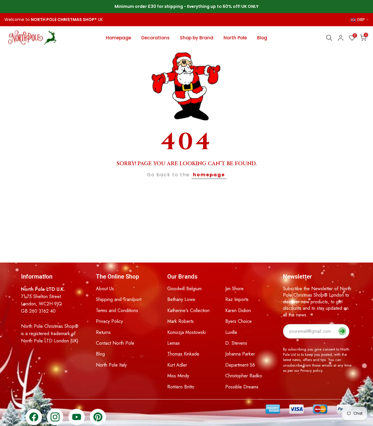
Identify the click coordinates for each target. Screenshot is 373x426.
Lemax (173, 343)
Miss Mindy (178, 375)
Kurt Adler (177, 365)
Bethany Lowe (181, 299)
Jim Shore (234, 288)
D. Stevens (236, 343)
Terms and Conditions (117, 310)
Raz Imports (237, 299)
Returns (103, 332)
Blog (262, 38)
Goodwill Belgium (184, 288)
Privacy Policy (109, 321)
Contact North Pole (115, 343)
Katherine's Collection (188, 310)
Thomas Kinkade (183, 354)
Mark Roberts (180, 321)
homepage (209, 174)
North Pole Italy (111, 365)
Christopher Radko (243, 375)
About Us (105, 288)
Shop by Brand (196, 38)
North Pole (235, 38)
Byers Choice (238, 321)
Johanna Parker (240, 354)
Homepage (118, 38)
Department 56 (240, 365)
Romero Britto (180, 386)
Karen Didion (238, 310)
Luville (231, 332)
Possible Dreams (241, 386)
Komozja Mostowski (186, 332)
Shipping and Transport (118, 299)
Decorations (155, 38)
